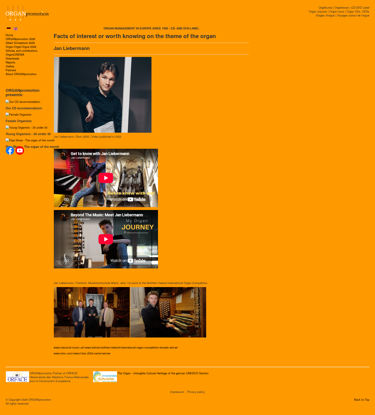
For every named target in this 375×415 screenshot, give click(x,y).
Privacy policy (196, 392)
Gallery (10, 66)
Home (9, 35)
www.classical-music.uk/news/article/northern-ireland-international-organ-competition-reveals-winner (116, 347)
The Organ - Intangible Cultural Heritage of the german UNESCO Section (163, 373)
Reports (10, 62)
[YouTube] (19, 150)
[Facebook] (10, 150)
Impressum (177, 392)
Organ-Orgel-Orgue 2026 (21, 47)
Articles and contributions (22, 51)
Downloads (12, 58)
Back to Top (361, 400)
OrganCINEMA (15, 55)
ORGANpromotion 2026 (20, 39)
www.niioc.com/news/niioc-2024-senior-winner (82, 353)
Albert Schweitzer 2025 (20, 43)
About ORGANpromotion (21, 74)
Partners (11, 70)
